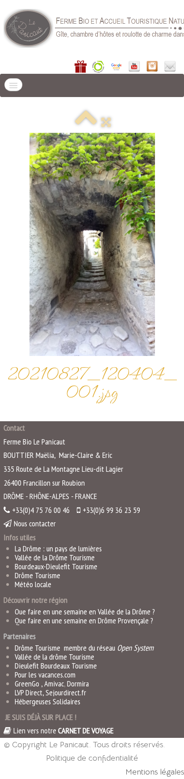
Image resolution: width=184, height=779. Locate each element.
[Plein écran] (106, 122)
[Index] (86, 122)
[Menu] (13, 84)
